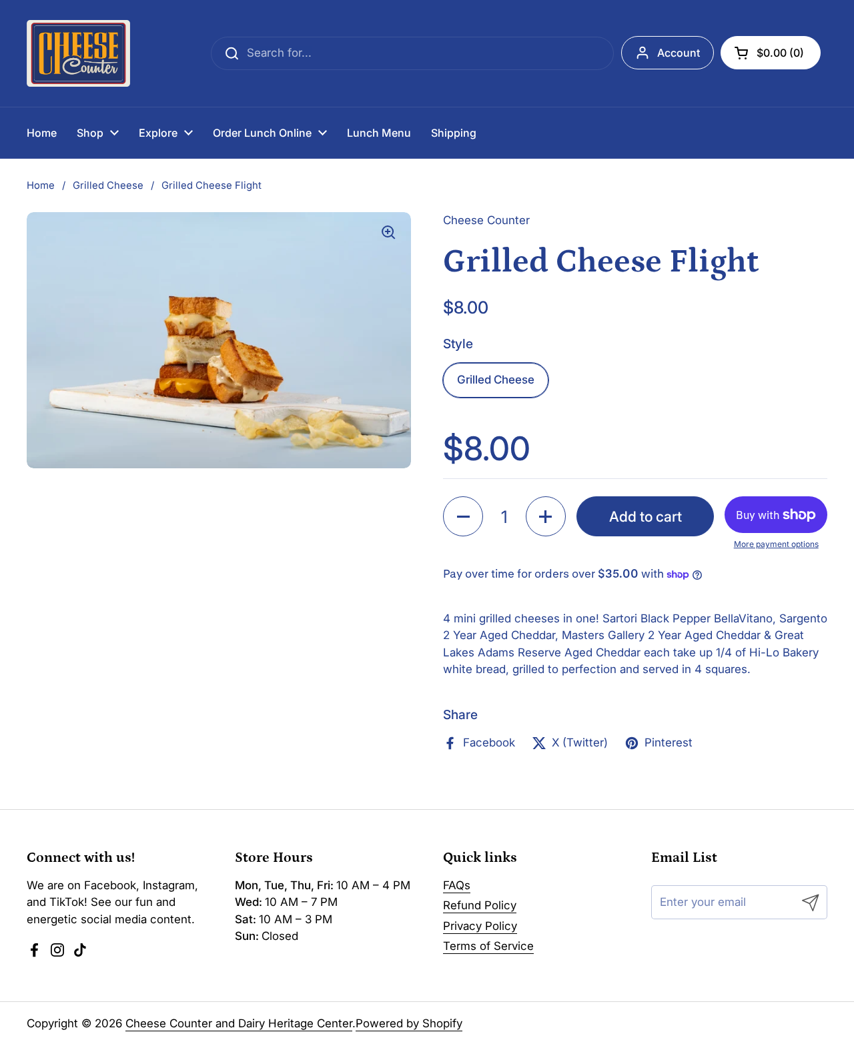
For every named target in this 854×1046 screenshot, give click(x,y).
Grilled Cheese (108, 185)
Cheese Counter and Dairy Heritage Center (238, 1023)
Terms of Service (488, 946)
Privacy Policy (480, 926)
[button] (771, 52)
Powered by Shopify (409, 1023)
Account (678, 52)
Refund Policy (479, 905)
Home (41, 185)
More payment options (776, 544)
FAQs (456, 885)
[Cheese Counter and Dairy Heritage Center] (78, 53)
